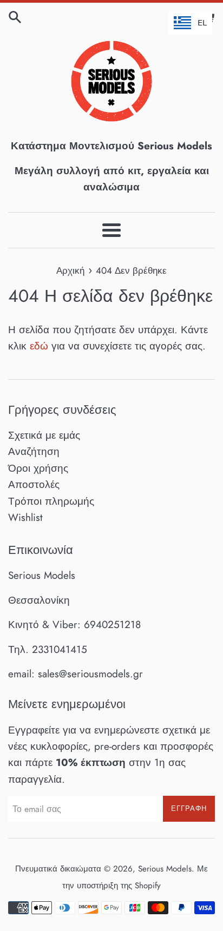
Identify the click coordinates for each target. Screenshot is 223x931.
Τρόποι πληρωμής (51, 501)
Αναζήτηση (34, 451)
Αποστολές (34, 484)
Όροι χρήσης (38, 468)
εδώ (39, 346)
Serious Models (165, 869)
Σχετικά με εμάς (44, 435)
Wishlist (25, 517)
